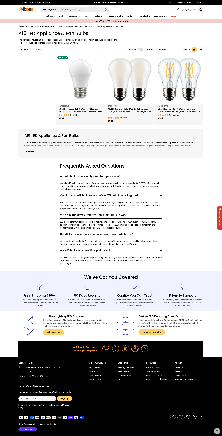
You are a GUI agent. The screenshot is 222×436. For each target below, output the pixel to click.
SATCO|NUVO (64, 106)
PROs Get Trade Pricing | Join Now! (34, 2)
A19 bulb (90, 142)
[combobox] (74, 9)
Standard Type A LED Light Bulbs (79, 26)
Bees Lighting (31, 424)
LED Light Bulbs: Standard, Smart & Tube (44, 26)
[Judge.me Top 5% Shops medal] (135, 348)
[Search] (106, 9)
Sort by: (150, 49)
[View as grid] (194, 49)
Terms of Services (52, 405)
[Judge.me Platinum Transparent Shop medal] (115, 348)
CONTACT (180, 2)
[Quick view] (101, 60)
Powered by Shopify (47, 424)
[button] (81, 21)
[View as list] (201, 49)
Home (21, 26)
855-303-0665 (194, 2)
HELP (171, 2)
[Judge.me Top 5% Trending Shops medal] (144, 348)
